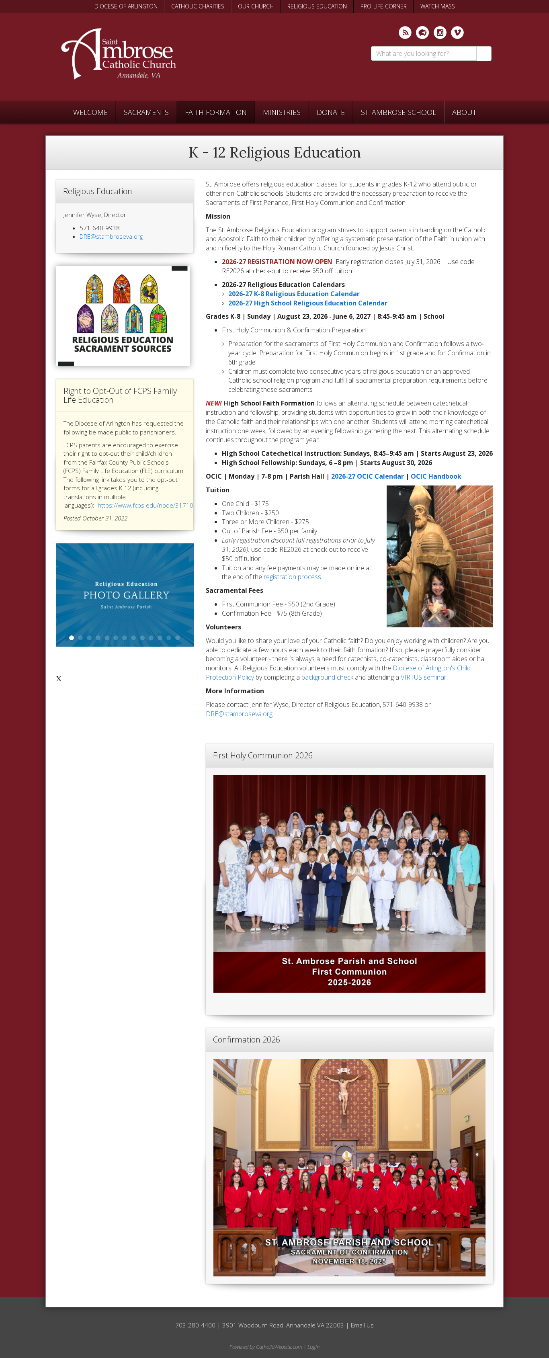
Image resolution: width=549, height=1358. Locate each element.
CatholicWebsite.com (279, 1346)
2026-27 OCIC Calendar (367, 476)
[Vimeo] (457, 32)
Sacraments (146, 112)
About (464, 112)
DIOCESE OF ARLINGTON (126, 6)
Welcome (90, 112)
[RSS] (405, 32)
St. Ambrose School (398, 112)
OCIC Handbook (436, 476)
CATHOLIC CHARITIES (197, 6)
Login (313, 1346)
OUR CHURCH (256, 6)
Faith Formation (216, 112)
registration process (292, 576)
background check (328, 677)
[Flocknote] (422, 32)
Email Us (362, 1325)
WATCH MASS (437, 6)
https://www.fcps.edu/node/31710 (145, 505)
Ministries (282, 112)
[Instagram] (440, 32)
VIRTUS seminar (424, 677)
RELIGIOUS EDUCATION (317, 6)
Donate (331, 112)
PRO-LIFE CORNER (384, 6)
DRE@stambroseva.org (239, 713)
